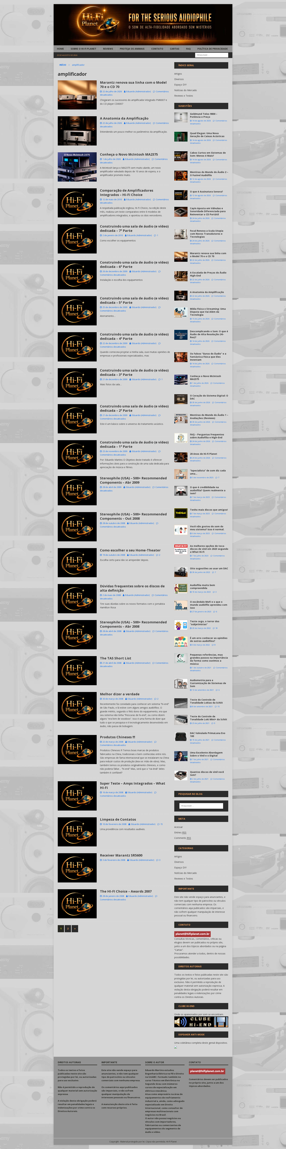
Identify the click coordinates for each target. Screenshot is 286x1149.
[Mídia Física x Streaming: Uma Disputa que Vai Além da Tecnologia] (181, 312)
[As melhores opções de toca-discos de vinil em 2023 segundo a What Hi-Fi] (181, 549)
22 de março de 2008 (113, 741)
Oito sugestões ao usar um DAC (209, 568)
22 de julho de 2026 (112, 91)
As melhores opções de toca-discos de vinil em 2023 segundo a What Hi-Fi (209, 548)
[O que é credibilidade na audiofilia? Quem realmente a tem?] (181, 491)
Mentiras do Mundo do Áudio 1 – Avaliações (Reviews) (209, 416)
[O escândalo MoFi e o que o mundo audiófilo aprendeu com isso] (181, 605)
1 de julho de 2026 (112, 159)
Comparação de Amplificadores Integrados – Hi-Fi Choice (126, 192)
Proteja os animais (132, 48)
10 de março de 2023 (201, 592)
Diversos (179, 79)
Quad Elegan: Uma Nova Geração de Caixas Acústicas (207, 135)
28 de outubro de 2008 (114, 523)
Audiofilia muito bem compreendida (202, 587)
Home (60, 48)
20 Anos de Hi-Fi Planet (203, 453)
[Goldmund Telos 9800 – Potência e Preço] (181, 117)
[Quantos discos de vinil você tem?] (181, 775)
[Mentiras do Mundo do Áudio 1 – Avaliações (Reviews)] (181, 418)
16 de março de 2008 (113, 792)
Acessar (178, 827)
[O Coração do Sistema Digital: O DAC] (181, 399)
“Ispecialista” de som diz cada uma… (208, 472)
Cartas (174, 48)
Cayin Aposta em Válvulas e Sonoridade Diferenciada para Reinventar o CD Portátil (208, 211)
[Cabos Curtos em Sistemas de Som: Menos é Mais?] (181, 156)
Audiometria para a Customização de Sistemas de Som (208, 683)
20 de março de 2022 (201, 628)
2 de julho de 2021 (200, 779)
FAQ (188, 48)
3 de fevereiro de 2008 (114, 859)
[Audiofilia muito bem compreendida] (181, 589)
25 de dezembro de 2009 (115, 307)
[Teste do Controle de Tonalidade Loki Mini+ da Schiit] (181, 720)
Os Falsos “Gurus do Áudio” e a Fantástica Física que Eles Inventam (208, 356)
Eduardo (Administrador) (138, 91)
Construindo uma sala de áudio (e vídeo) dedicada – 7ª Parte (134, 228)
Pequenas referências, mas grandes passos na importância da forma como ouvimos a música (209, 659)
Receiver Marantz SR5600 (121, 855)
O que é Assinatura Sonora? (206, 191)
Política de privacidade (212, 48)
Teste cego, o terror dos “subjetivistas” (204, 623)
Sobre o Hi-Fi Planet (83, 48)
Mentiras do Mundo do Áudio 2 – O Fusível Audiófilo (209, 173)
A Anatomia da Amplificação (124, 118)
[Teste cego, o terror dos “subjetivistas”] (181, 625)
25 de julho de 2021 (200, 723)
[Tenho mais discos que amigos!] (181, 513)
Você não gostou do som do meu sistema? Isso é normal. (207, 528)
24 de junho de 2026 (201, 441)
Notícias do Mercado (185, 90)
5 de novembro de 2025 (202, 477)
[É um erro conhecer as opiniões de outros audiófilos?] (181, 642)
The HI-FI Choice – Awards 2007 (126, 891)
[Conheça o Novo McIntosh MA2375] (181, 380)
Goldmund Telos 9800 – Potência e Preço (203, 115)
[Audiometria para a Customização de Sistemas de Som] (181, 684)
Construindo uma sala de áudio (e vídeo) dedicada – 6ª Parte (134, 264)
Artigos (178, 73)
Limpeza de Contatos (118, 819)
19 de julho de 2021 (200, 740)
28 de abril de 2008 (112, 631)
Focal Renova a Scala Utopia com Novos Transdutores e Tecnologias (206, 233)
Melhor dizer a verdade (120, 694)
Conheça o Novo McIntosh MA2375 (129, 154)
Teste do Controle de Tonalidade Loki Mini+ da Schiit (208, 718)
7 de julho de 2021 (200, 759)
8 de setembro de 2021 (202, 706)
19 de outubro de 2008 (114, 554)
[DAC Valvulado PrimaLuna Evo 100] (181, 737)
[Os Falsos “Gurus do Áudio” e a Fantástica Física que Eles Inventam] (181, 357)
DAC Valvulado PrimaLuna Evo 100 (207, 734)
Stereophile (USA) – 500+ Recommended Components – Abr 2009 (133, 480)
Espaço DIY (180, 84)
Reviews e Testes (183, 95)
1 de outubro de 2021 (201, 667)
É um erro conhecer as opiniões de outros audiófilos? (208, 639)
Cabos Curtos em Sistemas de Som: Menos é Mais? (208, 154)
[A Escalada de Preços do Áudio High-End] (181, 276)
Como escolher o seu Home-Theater (130, 550)
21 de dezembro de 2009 (115, 379)
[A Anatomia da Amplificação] (181, 296)
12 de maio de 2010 (112, 199)
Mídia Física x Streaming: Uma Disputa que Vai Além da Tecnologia (208, 311)
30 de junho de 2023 (201, 572)
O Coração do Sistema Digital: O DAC (209, 397)
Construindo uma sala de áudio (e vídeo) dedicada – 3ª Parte (134, 372)
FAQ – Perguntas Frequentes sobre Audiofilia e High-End (207, 436)
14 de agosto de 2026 (201, 120)
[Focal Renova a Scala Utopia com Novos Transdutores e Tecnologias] (181, 234)
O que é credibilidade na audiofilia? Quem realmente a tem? (207, 490)
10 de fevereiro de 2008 (114, 824)
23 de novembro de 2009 (115, 451)
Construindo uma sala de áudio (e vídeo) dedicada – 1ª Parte (134, 444)
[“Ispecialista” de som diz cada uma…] (181, 474)
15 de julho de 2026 (200, 318)
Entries (180, 832)
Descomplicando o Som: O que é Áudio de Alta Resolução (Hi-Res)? (209, 334)
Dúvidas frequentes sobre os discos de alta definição (132, 588)
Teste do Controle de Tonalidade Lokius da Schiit (206, 701)
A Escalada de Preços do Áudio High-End (208, 274)
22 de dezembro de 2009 (115, 343)
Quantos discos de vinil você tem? (207, 773)
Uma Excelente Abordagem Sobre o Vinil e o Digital (206, 754)
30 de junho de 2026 (201, 402)
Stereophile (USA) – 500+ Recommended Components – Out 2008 (133, 516)
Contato (157, 48)
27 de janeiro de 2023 (201, 611)
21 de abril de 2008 (112, 662)
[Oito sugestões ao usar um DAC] (181, 572)
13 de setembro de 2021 (203, 690)
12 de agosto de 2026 (201, 179)
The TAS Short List (115, 658)
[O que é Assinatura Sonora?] (181, 195)
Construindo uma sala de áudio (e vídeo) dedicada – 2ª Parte (134, 408)
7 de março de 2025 (201, 497)
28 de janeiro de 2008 (113, 896)
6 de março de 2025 (201, 533)
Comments (182, 837)
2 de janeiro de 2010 (113, 235)
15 (161, 824)
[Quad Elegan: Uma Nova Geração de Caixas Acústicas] (181, 137)
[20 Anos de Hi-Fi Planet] (181, 457)
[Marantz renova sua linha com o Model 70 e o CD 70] (181, 257)
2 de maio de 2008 (112, 595)
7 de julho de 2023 (200, 555)
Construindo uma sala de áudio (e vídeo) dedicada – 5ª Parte (134, 300)
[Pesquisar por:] (211, 55)
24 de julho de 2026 (200, 218)
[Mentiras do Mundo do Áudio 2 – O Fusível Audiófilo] (181, 176)
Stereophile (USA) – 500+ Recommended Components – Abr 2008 (133, 624)
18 (216, 628)
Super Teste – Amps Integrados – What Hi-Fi (132, 785)
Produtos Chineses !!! (117, 737)
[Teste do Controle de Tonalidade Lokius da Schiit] (181, 703)
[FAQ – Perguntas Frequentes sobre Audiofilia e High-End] (181, 438)
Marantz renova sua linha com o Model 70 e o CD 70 (133, 84)
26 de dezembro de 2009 (115, 271)
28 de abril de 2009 (112, 487)
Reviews (108, 48)
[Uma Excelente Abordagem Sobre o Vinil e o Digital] (181, 756)
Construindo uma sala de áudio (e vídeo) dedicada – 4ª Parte (134, 336)
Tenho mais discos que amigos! (209, 509)
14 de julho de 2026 (200, 341)
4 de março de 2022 (201, 645)
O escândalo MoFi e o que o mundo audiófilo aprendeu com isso (208, 604)
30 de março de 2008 (113, 698)
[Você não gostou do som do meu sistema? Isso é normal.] (181, 530)
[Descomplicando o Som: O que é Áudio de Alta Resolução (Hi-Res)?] (181, 335)
